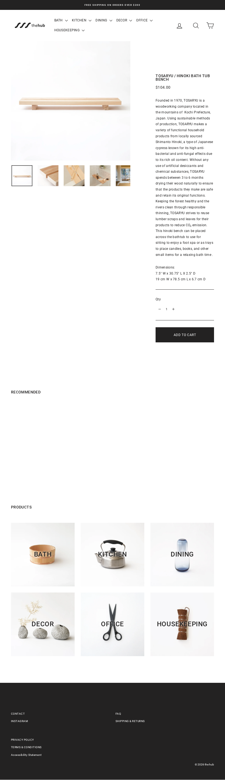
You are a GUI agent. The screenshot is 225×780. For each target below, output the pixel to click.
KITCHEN (79, 20)
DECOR (122, 20)
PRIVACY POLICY (22, 739)
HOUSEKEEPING (67, 30)
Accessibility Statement (26, 754)
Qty (158, 299)
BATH (59, 20)
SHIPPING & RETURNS (130, 721)
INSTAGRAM (19, 721)
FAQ (118, 713)
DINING (101, 20)
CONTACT (18, 713)
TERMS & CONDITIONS (26, 747)
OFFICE (142, 20)
